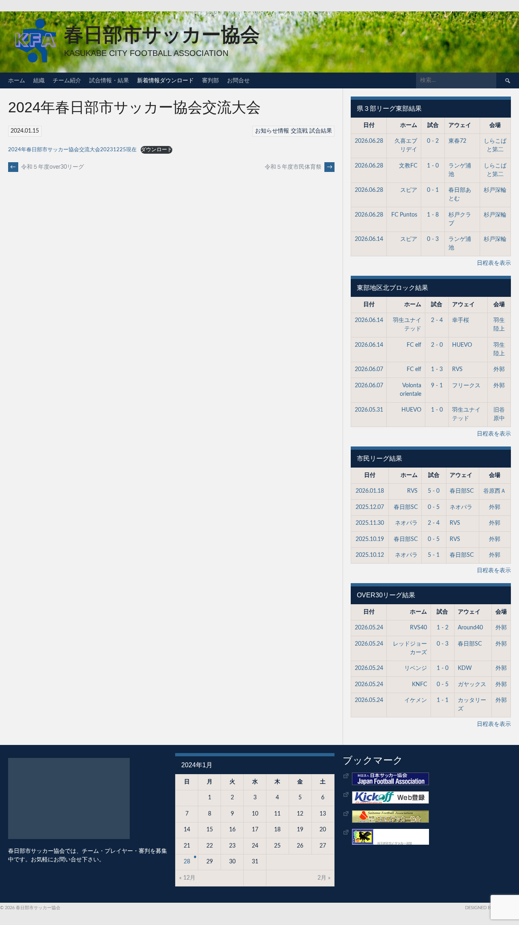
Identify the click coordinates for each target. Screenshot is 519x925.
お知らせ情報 (272, 131)
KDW (465, 668)
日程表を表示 (494, 263)
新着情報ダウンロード (165, 80)
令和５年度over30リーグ (47, 167)
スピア (408, 190)
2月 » (323, 878)
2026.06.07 (369, 369)
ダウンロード (156, 149)
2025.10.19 (370, 539)
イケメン (415, 700)
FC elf (414, 345)
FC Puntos (404, 215)
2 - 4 (437, 320)
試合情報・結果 (109, 80)
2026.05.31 (369, 410)
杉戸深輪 (495, 190)
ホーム (16, 80)
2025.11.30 (370, 523)
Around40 (470, 628)
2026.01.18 (370, 491)
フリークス (466, 385)
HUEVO (462, 345)
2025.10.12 (370, 555)
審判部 (210, 80)
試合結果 (320, 131)
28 (187, 862)
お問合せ (238, 80)
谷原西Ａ (494, 491)
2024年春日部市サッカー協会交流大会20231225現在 (72, 149)
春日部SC (462, 491)
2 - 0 (437, 345)
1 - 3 (437, 369)
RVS (457, 369)
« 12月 (187, 878)
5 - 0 (434, 491)
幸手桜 (460, 320)
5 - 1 (434, 555)
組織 (39, 80)
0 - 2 (433, 141)
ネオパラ (461, 507)
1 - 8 (433, 215)
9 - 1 (437, 385)
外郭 (499, 369)
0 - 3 (433, 239)
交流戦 (299, 131)
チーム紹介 (67, 80)
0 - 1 (433, 190)
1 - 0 (433, 166)
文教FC (408, 166)
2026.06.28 (369, 141)
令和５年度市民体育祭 (298, 167)
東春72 (457, 141)
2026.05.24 (369, 628)
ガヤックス (472, 684)
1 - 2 (442, 628)
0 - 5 (434, 507)
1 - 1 (442, 700)
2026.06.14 (369, 239)
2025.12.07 (370, 507)
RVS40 (418, 628)
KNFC (419, 684)
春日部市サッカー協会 (162, 34)
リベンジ (415, 668)
